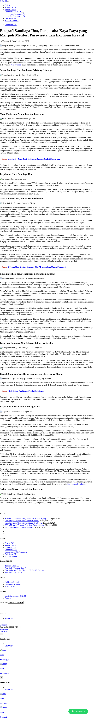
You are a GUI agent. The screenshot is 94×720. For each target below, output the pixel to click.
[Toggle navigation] (8, 1)
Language (4, 602)
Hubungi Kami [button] (11, 25)
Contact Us (80, 711)
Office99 (3, 1)
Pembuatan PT (10, 547)
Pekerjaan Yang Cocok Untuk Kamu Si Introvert (23, 523)
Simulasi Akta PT (11, 556)
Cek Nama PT (10, 554)
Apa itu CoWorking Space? (15, 568)
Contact (8, 598)
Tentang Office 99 (12, 566)
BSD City (9, 618)
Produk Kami (10, 586)
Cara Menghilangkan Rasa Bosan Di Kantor (22, 521)
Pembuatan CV (11, 550)
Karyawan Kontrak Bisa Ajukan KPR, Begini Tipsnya (26, 518)
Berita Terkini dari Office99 (15, 596)
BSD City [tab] (9, 646)
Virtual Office (10, 545)
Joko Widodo (16, 65)
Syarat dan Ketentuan (13, 584)
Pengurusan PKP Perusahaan (16, 552)
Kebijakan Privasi (12, 582)
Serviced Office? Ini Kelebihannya (18, 527)
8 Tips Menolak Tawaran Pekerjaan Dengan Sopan (24, 525)
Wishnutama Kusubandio (77, 484)
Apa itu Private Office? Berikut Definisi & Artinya (24, 570)
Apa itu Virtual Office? (14, 572)
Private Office (10, 543)
